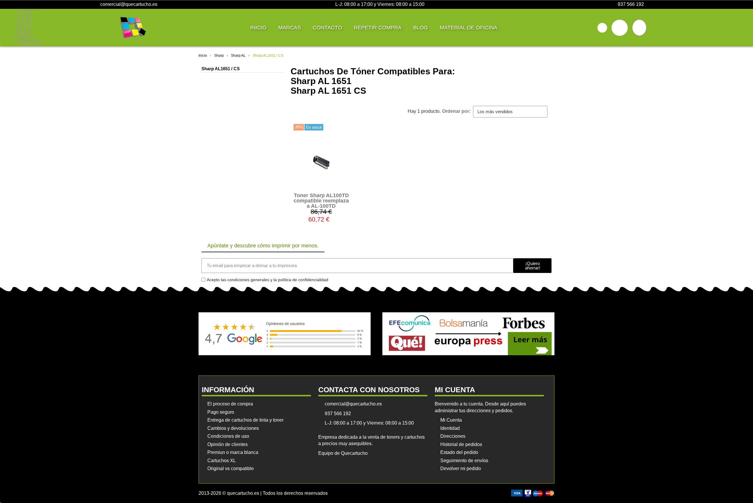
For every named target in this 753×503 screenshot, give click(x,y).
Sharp (219, 55)
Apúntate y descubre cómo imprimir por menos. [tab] (263, 246)
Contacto (327, 28)
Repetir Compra (378, 28)
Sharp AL (238, 55)
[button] (602, 28)
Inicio (258, 28)
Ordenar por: (456, 111)
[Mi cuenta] (620, 28)
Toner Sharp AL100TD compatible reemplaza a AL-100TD (321, 200)
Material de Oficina (468, 28)
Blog (420, 28)
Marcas (289, 28)
